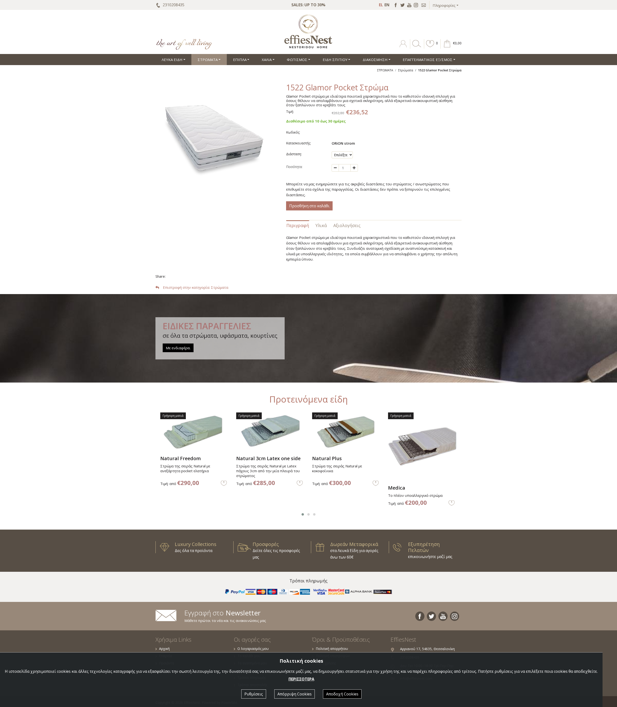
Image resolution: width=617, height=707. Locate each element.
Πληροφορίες (444, 5)
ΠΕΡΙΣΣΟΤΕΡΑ (301, 679)
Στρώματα (405, 70)
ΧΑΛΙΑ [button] (267, 59)
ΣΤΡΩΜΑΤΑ (385, 70)
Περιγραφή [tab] (297, 225)
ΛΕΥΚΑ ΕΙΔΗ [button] (172, 59)
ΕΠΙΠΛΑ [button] (240, 59)
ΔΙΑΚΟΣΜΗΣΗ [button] (375, 59)
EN (386, 4)
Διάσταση (293, 154)
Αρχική (164, 648)
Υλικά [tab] (321, 225)
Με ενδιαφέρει (178, 347)
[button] (430, 47)
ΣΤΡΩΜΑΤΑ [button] (208, 59)
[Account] (403, 47)
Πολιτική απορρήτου (332, 648)
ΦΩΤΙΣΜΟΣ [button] (297, 59)
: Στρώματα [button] (195, 287)
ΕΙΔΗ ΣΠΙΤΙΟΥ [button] (335, 59)
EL (381, 4)
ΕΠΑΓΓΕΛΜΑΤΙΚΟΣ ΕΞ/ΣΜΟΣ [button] (427, 59)
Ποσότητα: (294, 166)
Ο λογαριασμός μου (253, 648)
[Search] (416, 47)
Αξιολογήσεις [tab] (347, 225)
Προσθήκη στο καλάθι (309, 206)
